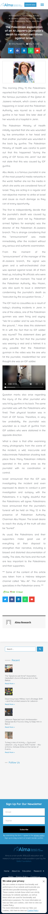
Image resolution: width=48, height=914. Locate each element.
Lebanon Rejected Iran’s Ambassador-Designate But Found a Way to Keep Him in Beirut (23, 721)
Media (10, 876)
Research (38, 871)
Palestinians (20, 21)
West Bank (36, 21)
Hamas (29, 18)
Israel (39, 18)
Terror (28, 21)
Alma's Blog (27, 15)
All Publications (15, 15)
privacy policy (39, 835)
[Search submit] (40, 649)
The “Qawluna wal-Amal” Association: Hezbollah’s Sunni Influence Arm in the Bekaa (21, 678)
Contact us (35, 876)
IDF (34, 18)
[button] (42, 4)
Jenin (11, 21)
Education (26, 871)
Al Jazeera (13, 18)
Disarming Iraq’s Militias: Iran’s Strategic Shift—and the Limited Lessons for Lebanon (24, 700)
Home (6, 871)
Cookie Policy (32, 910)
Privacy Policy (22, 876)
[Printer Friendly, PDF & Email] (12, 592)
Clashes (22, 18)
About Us (16, 871)
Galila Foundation (23, 861)
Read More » (10, 683)
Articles (36, 15)
